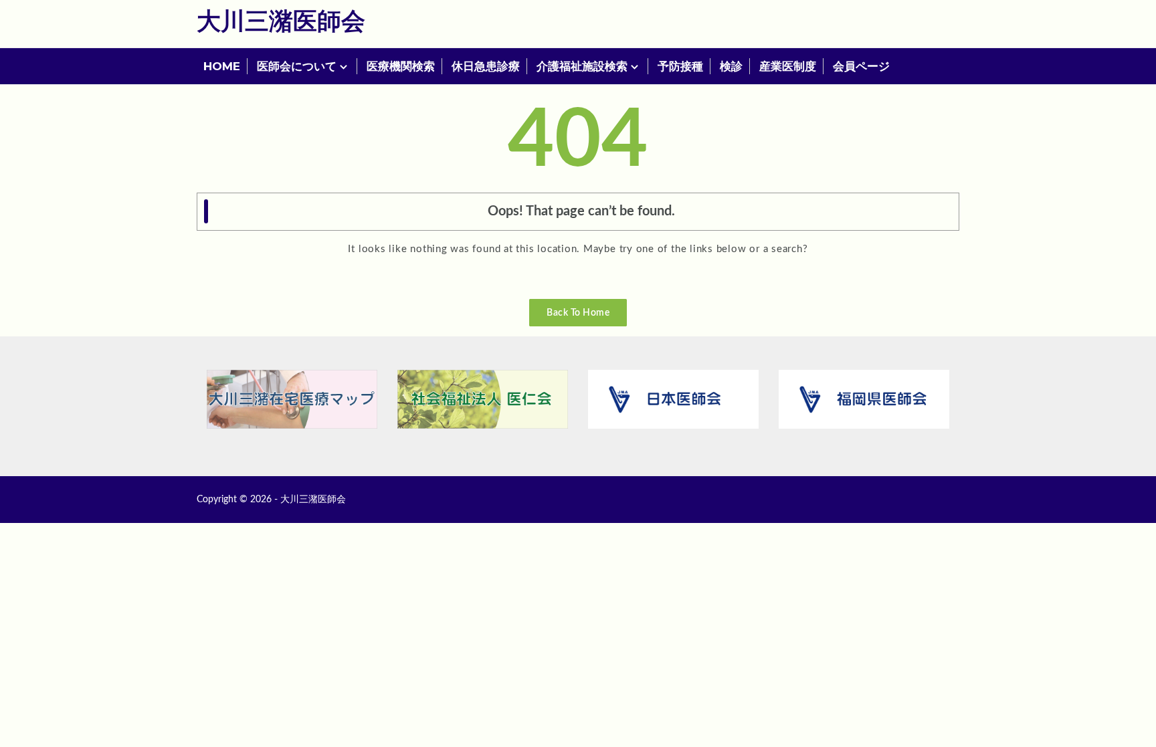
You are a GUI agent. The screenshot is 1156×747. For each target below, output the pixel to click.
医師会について (296, 66)
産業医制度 (787, 66)
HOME (221, 66)
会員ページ (861, 66)
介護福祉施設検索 (582, 66)
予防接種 (680, 66)
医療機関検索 (401, 66)
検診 (731, 66)
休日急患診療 (486, 66)
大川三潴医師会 (281, 22)
